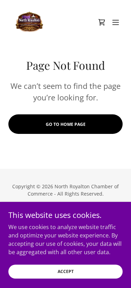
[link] (29, 22)
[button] (102, 22)
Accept (66, 271)
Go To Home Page (66, 124)
